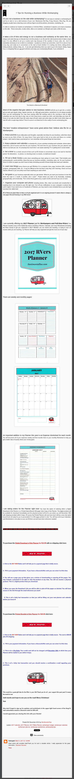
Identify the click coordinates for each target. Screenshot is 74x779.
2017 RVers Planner (36, 725)
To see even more (30, 529)
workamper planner (24, 727)
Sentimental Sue (47, 722)
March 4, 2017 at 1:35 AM (22, 741)
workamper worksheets (38, 727)
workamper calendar (61, 725)
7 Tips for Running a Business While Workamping (37, 13)
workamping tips (51, 727)
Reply (10, 748)
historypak (11, 741)
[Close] (69, 6)
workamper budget (48, 725)
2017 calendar (15, 725)
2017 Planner (25, 725)
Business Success (21, 745)
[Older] (8, 6)
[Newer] (5, 6)
